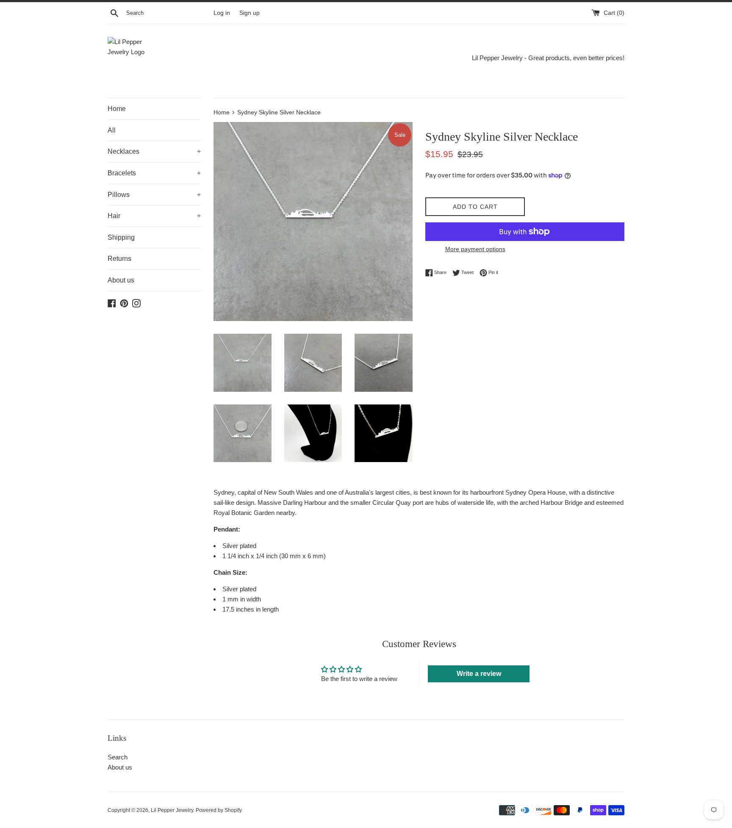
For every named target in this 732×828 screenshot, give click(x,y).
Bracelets (154, 173)
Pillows (154, 194)
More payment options (475, 249)
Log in (222, 13)
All (112, 130)
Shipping (121, 237)
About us (121, 280)
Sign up (249, 13)
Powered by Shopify (219, 810)
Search (118, 757)
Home (117, 108)
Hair (154, 215)
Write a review (479, 673)
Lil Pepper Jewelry (172, 810)
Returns (119, 258)
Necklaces (154, 151)
